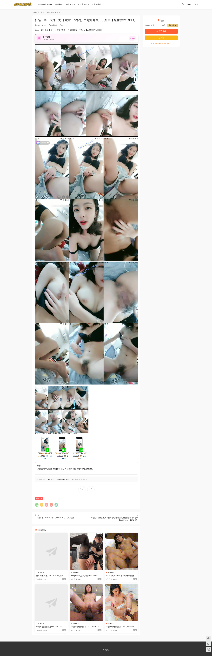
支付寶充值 (82, 4)
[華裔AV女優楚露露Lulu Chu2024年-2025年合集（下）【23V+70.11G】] (121, 602)
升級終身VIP (172, 25)
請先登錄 (162, 31)
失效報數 (59, 4)
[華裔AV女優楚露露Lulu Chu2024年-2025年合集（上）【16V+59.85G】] (51, 602)
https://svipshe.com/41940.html (60, 479)
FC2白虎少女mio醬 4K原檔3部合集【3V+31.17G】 (121, 575)
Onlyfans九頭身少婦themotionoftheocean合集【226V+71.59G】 (86, 575)
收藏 (162, 38)
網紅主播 (39, 498)
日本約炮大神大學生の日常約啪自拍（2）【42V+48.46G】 (51, 575)
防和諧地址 (96, 4)
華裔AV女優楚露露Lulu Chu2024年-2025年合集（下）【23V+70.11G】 (121, 627)
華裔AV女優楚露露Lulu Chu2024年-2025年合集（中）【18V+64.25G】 (86, 627)
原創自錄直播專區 (44, 4)
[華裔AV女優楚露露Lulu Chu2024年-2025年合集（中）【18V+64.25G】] (86, 602)
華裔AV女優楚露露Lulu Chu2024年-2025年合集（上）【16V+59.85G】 (51, 627)
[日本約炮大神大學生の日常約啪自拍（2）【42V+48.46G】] (51, 551)
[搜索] (183, 4)
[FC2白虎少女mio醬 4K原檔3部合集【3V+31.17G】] (121, 551)
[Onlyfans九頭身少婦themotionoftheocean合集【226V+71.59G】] (86, 551)
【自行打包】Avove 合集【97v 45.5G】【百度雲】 (55, 518)
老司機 (23, 4)
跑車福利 (69, 4)
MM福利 (106, 650)
